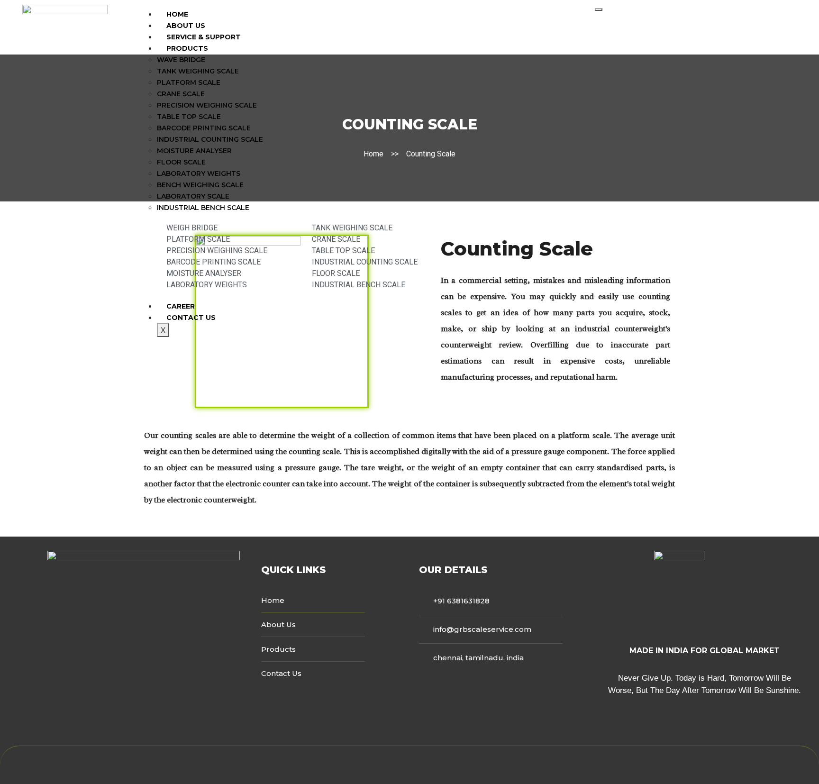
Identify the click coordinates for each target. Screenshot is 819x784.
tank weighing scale (198, 71)
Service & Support (203, 37)
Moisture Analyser (194, 150)
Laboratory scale (193, 196)
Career (180, 306)
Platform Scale (188, 82)
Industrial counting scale (210, 139)
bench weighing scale (200, 185)
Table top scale (189, 116)
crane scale (181, 94)
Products (187, 48)
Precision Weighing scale (207, 105)
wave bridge (181, 59)
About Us (185, 25)
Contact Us (191, 317)
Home (177, 14)
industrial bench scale (203, 207)
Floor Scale (181, 162)
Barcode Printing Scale (204, 128)
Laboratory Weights (198, 173)
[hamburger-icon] (598, 9)
